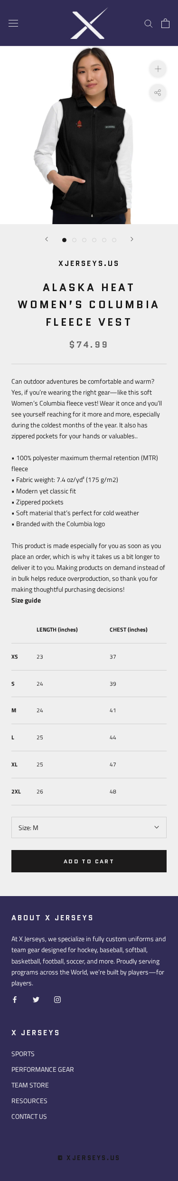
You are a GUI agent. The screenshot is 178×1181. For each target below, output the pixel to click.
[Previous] (46, 239)
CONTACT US (29, 1116)
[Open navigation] (13, 23)
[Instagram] (57, 998)
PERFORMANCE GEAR (42, 1069)
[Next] (132, 239)
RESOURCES (29, 1100)
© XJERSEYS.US (89, 1157)
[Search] (148, 23)
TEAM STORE (30, 1085)
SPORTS (23, 1053)
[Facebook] (14, 998)
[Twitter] (36, 998)
